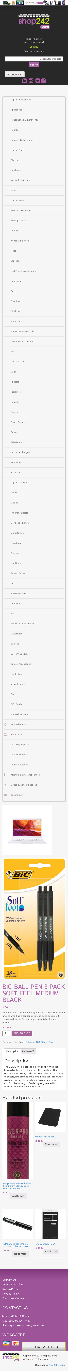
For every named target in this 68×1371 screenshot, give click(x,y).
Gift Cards (16, 704)
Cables (14, 502)
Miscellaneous (18, 684)
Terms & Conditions (14, 1284)
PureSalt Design (57, 1365)
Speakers (15, 553)
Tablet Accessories (21, 664)
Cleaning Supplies (20, 744)
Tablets (15, 644)
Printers (15, 382)
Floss (13, 251)
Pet (13, 583)
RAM (13, 613)
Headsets (16, 281)
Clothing (15, 311)
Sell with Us (9, 1279)
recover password (34, 42)
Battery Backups (20, 654)
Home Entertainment (22, 140)
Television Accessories (22, 623)
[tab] (12, 1051)
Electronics (16, 734)
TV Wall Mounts (19, 714)
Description (12, 1051)
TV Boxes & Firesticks (22, 331)
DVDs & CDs (17, 361)
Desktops (16, 543)
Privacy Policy (10, 1293)
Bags (13, 371)
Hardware (16, 170)
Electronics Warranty (15, 1298)
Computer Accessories (23, 341)
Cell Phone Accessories (23, 271)
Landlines (16, 563)
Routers (15, 402)
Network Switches (20, 180)
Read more (51, 1144)
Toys (13, 351)
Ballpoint (30, 1042)
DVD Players (17, 200)
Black (44, 1042)
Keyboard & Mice (20, 240)
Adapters (15, 603)
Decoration (16, 633)
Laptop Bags (17, 150)
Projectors (16, 392)
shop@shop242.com (18, 1316)
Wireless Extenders (21, 210)
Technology (17, 795)
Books (14, 432)
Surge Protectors (20, 422)
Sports (14, 412)
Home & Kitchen (19, 764)
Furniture (15, 301)
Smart (14, 492)
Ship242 (34, 47)
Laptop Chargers (20, 482)
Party (14, 291)
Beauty (14, 230)
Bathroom (16, 472)
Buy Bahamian (18, 724)
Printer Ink (16, 462)
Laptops (15, 261)
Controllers (16, 674)
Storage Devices (19, 220)
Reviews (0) (28, 1051)
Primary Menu (14, 74)
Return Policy (10, 1289)
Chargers (15, 160)
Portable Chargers (20, 452)
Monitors (15, 321)
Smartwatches (18, 593)
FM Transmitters (19, 513)
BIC (38, 1042)
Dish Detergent (19, 754)
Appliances (16, 109)
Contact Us (15, 1308)
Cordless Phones (20, 523)
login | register (34, 39)
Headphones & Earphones (24, 120)
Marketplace (17, 533)
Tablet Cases (18, 573)
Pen (16, 1042)
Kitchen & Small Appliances (25, 775)
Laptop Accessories (21, 99)
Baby (13, 190)
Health (14, 130)
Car (13, 694)
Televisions (16, 442)
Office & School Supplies (24, 785)
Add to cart (22, 1033)
